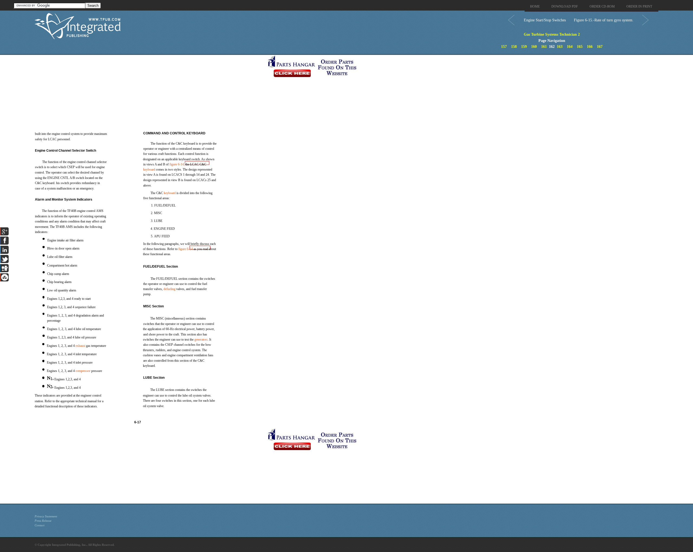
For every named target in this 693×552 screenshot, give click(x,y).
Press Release (43, 520)
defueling (169, 289)
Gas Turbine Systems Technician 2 (552, 34)
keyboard (149, 169)
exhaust (80, 346)
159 (524, 47)
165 (580, 47)
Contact (39, 525)
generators (201, 339)
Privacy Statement (46, 516)
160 (534, 47)
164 (570, 47)
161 (544, 47)
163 (560, 47)
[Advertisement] (150, 93)
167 (600, 47)
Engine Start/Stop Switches (545, 20)
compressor (83, 371)
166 (590, 47)
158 (514, 47)
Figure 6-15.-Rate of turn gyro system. (603, 20)
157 (504, 47)
